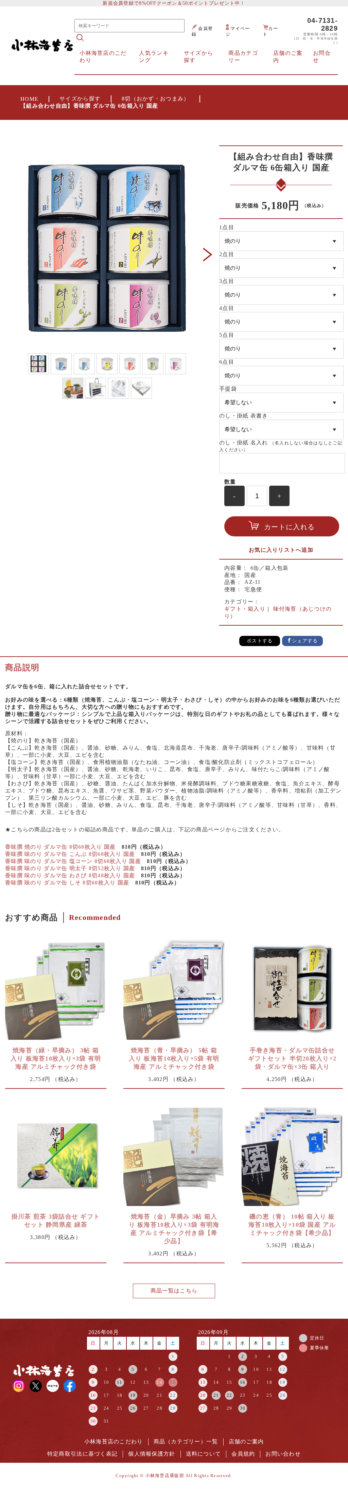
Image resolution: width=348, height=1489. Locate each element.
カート (270, 31)
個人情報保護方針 (151, 1454)
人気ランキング (153, 56)
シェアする (305, 640)
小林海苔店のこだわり (103, 56)
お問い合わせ (283, 1454)
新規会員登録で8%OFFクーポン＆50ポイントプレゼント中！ (174, 3)
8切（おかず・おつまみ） (155, 98)
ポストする (260, 640)
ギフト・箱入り (244, 609)
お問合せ (322, 56)
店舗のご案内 (287, 56)
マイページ (238, 31)
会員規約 (243, 1454)
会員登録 (202, 31)
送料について (203, 1454)
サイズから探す (80, 98)
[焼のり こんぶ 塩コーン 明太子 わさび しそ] (281, 241)
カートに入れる (289, 527)
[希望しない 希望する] (281, 402)
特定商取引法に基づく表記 (82, 1454)
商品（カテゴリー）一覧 (186, 1441)
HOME (29, 99)
